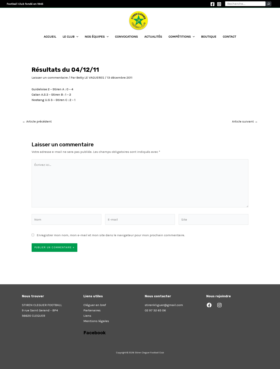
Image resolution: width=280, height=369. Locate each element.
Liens (87, 315)
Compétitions (180, 36)
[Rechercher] (268, 3)
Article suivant (245, 121)
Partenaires (92, 310)
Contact (229, 36)
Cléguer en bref (94, 305)
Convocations (126, 36)
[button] (76, 36)
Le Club (68, 36)
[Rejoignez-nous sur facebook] (83, 343)
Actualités (153, 36)
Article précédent (37, 121)
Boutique (208, 36)
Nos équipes (95, 36)
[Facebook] (212, 4)
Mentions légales (96, 321)
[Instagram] (219, 4)
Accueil (50, 36)
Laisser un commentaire (50, 77)
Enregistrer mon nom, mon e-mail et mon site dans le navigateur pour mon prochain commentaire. (111, 235)
